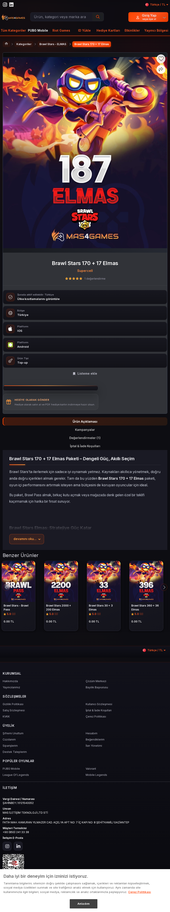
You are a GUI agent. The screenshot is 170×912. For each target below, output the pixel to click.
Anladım (83, 903)
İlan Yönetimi (94, 745)
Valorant (91, 768)
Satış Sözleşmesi (14, 710)
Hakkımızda (10, 681)
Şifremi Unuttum (13, 733)
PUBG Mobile (11, 768)
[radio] (66, 278)
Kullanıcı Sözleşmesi (99, 704)
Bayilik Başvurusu (97, 687)
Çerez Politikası (96, 716)
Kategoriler (23, 44)
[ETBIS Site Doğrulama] (85, 865)
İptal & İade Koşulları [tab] (85, 446)
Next (163, 587)
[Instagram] (7, 846)
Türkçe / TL (157, 4)
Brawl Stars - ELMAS (52, 44)
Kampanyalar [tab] (85, 429)
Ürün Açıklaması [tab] (85, 421)
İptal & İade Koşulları (99, 710)
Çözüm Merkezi (96, 681)
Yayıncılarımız (11, 687)
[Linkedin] (18, 846)
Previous (6, 587)
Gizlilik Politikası (13, 704)
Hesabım (91, 733)
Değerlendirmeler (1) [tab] (85, 438)
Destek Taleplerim (15, 752)
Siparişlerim (10, 745)
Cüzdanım (9, 739)
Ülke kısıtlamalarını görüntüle (38, 299)
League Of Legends (16, 775)
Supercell (85, 271)
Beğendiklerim (95, 739)
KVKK (6, 716)
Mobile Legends (96, 775)
